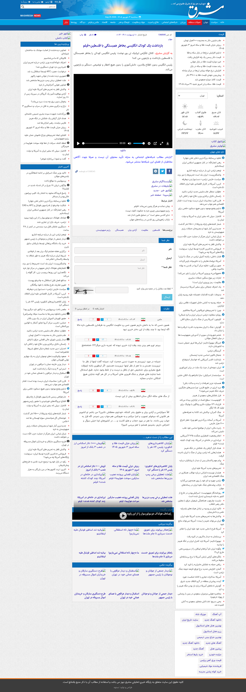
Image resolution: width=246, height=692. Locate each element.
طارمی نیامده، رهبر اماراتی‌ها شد (51, 123)
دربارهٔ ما (24, 2)
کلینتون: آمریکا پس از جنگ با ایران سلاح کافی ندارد (202, 321)
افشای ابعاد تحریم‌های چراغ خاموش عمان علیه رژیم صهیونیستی (46, 136)
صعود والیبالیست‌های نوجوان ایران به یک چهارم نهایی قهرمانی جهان (46, 358)
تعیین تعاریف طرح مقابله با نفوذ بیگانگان (48, 285)
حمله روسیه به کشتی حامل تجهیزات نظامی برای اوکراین (201, 304)
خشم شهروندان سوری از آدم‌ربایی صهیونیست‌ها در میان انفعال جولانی (201, 336)
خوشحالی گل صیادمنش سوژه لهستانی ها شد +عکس (47, 419)
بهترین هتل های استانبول (208, 626)
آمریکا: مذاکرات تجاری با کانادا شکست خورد (202, 577)
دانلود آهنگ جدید (212, 620)
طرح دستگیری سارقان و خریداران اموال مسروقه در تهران (90, 596)
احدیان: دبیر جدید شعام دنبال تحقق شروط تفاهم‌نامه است (48, 350)
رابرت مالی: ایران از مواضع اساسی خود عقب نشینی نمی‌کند (203, 429)
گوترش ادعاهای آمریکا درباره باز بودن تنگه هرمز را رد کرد (200, 587)
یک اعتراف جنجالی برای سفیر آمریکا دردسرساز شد (202, 288)
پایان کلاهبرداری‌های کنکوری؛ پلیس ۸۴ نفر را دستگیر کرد (158, 468)
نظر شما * (167, 267)
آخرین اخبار (63, 167)
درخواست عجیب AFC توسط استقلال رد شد (46, 71)
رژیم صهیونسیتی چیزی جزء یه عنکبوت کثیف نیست (147, 211)
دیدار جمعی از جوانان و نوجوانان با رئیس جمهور (157, 596)
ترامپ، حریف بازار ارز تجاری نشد (51, 222)
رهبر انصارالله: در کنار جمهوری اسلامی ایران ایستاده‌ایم (203, 164)
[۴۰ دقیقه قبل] (156, 580)
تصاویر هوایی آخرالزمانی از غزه (52, 85)
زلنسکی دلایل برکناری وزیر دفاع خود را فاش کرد (200, 196)
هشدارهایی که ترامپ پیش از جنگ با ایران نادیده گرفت (201, 454)
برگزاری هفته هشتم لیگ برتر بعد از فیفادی (47, 251)
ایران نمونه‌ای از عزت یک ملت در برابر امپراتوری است (201, 369)
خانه (222, 22)
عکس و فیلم (93, 22)
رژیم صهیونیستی (103, 230)
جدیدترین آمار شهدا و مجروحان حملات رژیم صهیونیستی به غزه (203, 230)
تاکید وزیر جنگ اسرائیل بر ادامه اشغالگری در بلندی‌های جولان (47, 174)
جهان (205, 22)
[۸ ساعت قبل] (90, 483)
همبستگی (119, 230)
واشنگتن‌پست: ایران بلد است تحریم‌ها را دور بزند (199, 175)
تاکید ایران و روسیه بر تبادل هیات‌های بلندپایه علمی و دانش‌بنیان (202, 510)
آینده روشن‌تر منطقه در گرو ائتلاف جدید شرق (200, 581)
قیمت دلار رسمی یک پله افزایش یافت (204, 57)
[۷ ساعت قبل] (123, 483)
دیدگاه (82, 22)
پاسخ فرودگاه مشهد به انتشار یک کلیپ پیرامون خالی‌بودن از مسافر (46, 194)
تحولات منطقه (194, 22)
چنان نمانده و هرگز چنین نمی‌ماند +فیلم (152, 206)
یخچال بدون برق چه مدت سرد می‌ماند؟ (48, 101)
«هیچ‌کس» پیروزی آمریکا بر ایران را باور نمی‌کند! (199, 273)
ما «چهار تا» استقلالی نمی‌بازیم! (123, 553)
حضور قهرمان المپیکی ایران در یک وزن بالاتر (46, 318)
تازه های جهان (217, 152)
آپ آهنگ (216, 614)
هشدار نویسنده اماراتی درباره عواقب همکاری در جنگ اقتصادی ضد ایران (201, 474)
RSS (57, 2)
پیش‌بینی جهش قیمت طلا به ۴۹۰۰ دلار (203, 75)
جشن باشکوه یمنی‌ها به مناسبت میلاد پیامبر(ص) (44, 314)
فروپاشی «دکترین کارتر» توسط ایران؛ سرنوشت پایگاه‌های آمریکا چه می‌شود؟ (201, 250)
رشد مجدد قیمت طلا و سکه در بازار (205, 66)
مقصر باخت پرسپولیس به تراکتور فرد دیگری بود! (44, 309)
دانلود (123, 150)
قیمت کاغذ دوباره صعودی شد (208, 79)
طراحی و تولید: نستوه (123, 687)
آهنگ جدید (198, 649)
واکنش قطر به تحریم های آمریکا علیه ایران (202, 244)
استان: (220, 96)
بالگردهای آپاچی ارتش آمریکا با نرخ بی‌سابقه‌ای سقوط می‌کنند (202, 558)
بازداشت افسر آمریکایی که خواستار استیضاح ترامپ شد (203, 361)
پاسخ (80, 319)
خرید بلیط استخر (195, 654)
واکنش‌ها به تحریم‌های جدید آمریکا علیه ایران (200, 516)
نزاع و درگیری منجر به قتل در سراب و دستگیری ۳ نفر (45, 107)
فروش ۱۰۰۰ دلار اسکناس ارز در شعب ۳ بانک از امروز (92, 468)
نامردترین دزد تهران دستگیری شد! (51, 67)
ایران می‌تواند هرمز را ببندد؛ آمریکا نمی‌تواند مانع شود (201, 522)
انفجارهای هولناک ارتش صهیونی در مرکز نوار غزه (44, 268)
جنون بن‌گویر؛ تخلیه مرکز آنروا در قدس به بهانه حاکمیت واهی (201, 267)
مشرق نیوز (199, 9)
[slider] (100, 143)
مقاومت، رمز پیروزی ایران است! (207, 282)
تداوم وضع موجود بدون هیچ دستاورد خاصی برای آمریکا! (201, 210)
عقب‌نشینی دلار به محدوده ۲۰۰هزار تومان (202, 40)
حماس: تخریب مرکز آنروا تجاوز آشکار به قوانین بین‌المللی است (46, 324)
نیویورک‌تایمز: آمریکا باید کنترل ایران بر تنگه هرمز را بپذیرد (201, 542)
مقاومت (144, 230)
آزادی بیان (132, 230)
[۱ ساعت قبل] (156, 452)
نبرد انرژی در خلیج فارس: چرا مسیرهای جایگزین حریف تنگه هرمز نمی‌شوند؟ (201, 389)
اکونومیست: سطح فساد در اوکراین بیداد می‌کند (200, 400)
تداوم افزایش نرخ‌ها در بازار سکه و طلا (204, 52)
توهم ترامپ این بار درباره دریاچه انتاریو (204, 170)
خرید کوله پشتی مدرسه (210, 672)
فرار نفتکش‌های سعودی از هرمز (207, 395)
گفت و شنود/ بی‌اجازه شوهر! (53, 159)
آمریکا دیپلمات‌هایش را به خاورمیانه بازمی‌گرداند (200, 261)
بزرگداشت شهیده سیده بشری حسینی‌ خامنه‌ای (45, 114)
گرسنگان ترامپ (214, 350)
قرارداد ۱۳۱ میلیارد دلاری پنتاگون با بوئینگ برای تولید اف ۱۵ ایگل (202, 406)
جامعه (113, 22)
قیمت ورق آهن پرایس (210, 660)
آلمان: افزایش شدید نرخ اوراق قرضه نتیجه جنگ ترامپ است (201, 570)
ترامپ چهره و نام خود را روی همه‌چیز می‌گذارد (200, 480)
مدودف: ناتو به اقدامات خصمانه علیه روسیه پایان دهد (201, 296)
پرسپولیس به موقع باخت (55, 181)
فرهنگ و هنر (123, 22)
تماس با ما (37, 2)
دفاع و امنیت (153, 22)
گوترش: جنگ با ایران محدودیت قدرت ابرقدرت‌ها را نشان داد (201, 328)
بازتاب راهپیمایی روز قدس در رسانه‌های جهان (150, 219)
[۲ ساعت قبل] (123, 580)
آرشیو (48, 2)
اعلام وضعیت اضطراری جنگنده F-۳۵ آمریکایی (200, 435)
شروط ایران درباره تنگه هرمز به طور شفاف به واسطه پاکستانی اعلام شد (47, 257)
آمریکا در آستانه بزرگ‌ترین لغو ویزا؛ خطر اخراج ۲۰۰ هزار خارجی (202, 421)
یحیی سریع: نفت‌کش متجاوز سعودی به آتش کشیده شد (202, 603)
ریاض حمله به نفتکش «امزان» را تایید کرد (202, 564)
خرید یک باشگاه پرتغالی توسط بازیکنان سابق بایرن (48, 245)
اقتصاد (104, 22)
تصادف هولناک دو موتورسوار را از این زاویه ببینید (145, 513)
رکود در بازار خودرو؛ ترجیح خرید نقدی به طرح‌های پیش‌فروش (45, 463)
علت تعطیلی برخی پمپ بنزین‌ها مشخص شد (46, 80)
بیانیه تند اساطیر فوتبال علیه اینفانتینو (92, 555)
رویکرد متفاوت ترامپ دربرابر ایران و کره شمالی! (200, 315)
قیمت (221, 34)
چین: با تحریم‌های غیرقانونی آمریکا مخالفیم (202, 310)
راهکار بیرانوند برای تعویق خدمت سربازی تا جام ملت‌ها (156, 555)
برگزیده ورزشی (165, 524)
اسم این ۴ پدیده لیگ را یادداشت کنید (49, 369)
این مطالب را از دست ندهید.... (157, 437)
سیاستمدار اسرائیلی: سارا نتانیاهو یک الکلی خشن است (201, 377)
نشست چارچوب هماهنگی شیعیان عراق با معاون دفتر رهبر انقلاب (201, 502)
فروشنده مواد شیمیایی (210, 666)
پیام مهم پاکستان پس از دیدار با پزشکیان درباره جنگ (202, 462)
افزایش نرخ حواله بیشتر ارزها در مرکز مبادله (201, 70)
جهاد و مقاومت (138, 22)
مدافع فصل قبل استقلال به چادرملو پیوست (47, 280)
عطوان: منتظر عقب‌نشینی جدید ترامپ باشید (201, 191)
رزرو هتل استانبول (212, 631)
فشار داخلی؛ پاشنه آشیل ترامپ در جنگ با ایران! (199, 256)
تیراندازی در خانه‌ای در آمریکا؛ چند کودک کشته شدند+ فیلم (202, 442)
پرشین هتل (215, 649)
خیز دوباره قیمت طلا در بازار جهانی (206, 61)
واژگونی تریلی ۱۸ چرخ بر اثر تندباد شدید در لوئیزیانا (48, 187)
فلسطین (156, 230)
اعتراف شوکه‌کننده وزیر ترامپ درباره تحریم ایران (44, 62)
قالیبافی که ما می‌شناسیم (55, 58)
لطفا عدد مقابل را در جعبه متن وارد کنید (154, 288)
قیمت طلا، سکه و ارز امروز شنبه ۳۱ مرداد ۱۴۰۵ (200, 84)
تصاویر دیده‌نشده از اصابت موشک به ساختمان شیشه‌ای (47, 52)
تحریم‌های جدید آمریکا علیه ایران (206, 468)
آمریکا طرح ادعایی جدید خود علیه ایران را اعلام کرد (202, 530)
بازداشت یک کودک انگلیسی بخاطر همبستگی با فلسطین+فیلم (123, 46)
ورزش (182, 22)
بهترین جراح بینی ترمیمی (209, 637)
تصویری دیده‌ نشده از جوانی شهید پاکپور (48, 76)
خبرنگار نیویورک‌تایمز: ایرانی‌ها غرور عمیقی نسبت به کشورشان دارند (201, 344)
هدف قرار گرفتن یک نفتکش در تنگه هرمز (202, 448)
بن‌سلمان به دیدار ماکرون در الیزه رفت (204, 536)
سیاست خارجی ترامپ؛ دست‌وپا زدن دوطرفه (201, 179)
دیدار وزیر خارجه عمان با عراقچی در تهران (47, 364)
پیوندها (74, 22)
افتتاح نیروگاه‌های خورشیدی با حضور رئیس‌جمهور (44, 401)
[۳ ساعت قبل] (123, 452)
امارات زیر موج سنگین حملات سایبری (204, 278)
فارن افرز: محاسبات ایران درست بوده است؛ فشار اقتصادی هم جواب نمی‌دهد (200, 202)
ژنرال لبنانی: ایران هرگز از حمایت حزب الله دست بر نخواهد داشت (201, 238)
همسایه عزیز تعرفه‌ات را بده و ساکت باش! (202, 383)
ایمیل (169, 258)
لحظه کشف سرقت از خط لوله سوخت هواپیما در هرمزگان (46, 144)
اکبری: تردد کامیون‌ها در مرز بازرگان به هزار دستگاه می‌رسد (48, 471)
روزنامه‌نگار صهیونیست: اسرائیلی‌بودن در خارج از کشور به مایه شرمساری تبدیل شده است (201, 494)
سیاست (214, 22)
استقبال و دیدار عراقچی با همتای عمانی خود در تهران (123, 596)
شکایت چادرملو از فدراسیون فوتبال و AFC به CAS (44, 205)
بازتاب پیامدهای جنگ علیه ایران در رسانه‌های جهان (203, 486)
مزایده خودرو (215, 654)
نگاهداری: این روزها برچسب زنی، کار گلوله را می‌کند (47, 274)
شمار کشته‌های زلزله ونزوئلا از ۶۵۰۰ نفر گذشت (199, 224)
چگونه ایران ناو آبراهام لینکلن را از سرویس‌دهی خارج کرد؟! (201, 550)
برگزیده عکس (165, 565)
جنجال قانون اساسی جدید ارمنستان (205, 355)
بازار (66, 22)
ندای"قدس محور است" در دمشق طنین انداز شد (149, 215)
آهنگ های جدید (213, 643)
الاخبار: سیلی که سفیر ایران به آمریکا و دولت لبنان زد (203, 218)
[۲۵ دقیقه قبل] (123, 516)
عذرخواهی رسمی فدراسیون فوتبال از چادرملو (46, 396)
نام (170, 249)
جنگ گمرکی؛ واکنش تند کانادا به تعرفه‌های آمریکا (203, 414)
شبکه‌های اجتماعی (169, 22)
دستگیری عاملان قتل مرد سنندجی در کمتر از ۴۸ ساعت (46, 228)
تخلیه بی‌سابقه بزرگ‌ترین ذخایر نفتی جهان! (202, 158)
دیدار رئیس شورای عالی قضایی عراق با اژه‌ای (46, 339)
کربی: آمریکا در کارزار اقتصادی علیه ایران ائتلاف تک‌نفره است (201, 185)
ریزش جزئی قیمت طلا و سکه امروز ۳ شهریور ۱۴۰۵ (202, 46)
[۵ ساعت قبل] (156, 483)
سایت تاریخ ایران (190, 620)
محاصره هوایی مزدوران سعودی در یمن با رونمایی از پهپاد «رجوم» (201, 595)
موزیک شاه (201, 614)
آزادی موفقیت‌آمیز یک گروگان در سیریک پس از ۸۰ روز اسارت (46, 95)
